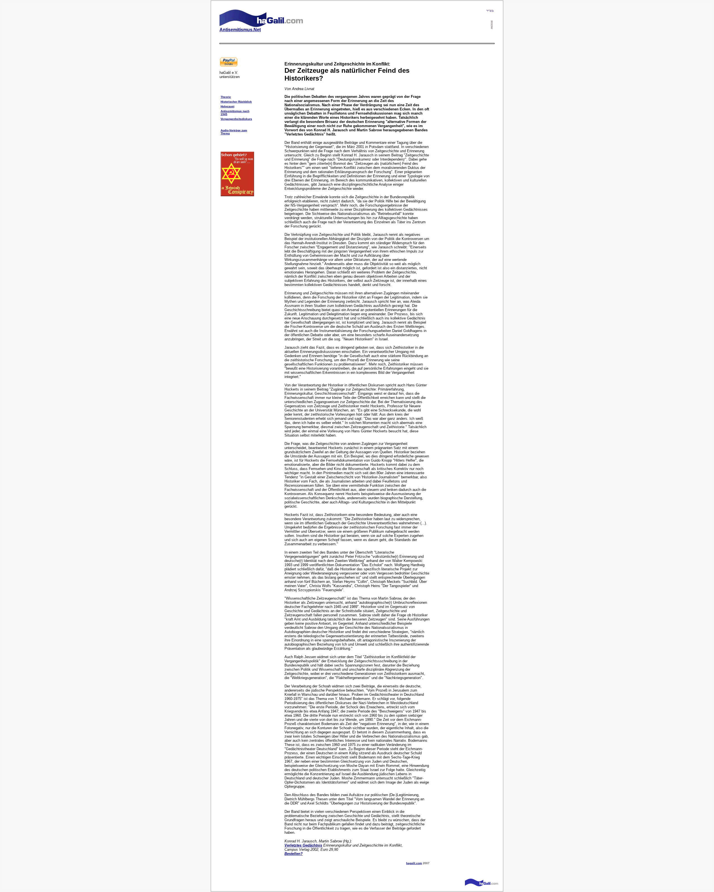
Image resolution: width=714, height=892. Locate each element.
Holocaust (227, 106)
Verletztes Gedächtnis (303, 845)
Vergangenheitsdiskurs (236, 118)
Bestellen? (293, 854)
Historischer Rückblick (236, 101)
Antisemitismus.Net (240, 29)
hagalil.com (414, 863)
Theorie (226, 96)
